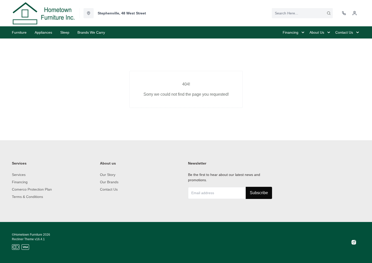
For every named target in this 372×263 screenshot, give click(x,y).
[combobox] (302, 13)
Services (19, 175)
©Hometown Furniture (27, 234)
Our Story (107, 175)
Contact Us (109, 189)
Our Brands (109, 182)
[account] (354, 13)
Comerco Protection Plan (32, 189)
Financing (20, 182)
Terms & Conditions (27, 197)
